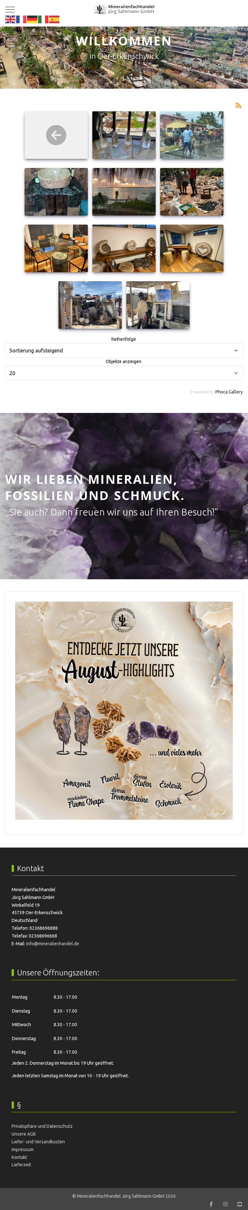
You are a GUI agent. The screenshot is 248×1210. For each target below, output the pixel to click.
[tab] (120, 75)
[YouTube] (239, 1204)
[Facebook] (211, 1204)
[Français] (21, 19)
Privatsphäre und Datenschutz (42, 1126)
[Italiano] (43, 19)
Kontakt (19, 1157)
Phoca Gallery (229, 391)
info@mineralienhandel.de (52, 943)
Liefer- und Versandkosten (38, 1141)
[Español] (54, 19)
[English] (10, 19)
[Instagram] (225, 1204)
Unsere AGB (24, 1134)
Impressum (23, 1149)
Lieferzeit (21, 1164)
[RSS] (238, 104)
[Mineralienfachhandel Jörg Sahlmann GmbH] (124, 9)
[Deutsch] (32, 19)
